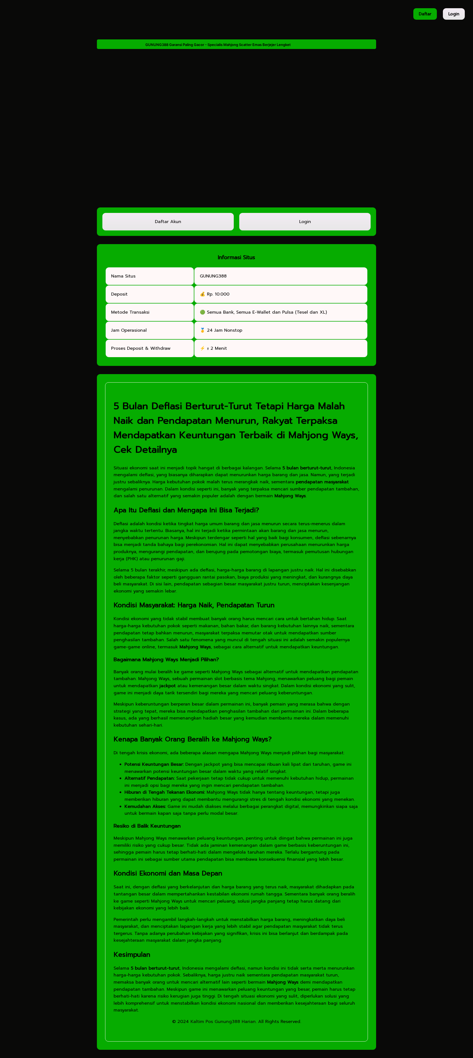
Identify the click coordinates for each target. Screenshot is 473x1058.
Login (453, 14)
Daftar (425, 14)
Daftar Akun (168, 221)
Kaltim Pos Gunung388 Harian (223, 1021)
